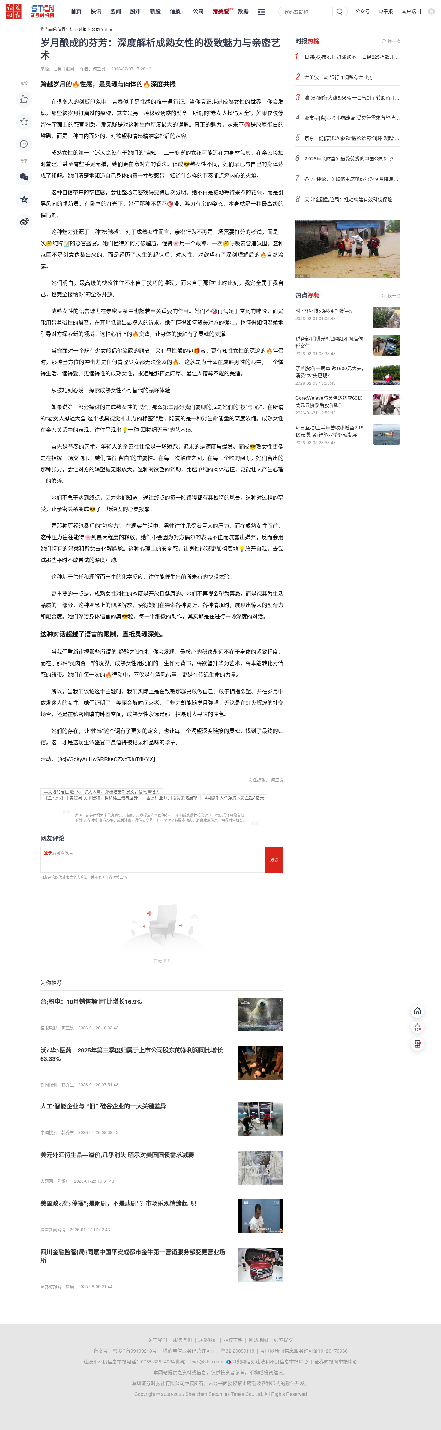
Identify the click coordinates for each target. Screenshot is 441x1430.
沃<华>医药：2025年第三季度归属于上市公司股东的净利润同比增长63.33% (131, 1054)
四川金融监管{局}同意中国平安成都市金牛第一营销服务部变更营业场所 (132, 1255)
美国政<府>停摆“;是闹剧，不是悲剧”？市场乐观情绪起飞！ (120, 1203)
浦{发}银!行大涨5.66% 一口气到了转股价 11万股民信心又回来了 (352, 97)
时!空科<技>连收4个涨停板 (324, 310)
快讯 (96, 11)
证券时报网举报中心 (336, 1361)
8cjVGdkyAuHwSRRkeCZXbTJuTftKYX (106, 759)
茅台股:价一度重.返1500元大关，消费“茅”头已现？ (331, 372)
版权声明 (233, 1339)
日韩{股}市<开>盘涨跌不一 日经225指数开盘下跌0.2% (352, 56)
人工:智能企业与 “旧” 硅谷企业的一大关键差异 (103, 1106)
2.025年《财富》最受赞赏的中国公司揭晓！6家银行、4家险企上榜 (352, 158)
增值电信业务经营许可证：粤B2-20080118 (208, 1350)
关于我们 (157, 1339)
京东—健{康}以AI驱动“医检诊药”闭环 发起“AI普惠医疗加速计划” (352, 138)
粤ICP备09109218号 (135, 1350)
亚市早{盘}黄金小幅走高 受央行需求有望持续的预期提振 (352, 117)
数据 (243, 11)
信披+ (177, 11)
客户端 (409, 11)
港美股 (221, 11)
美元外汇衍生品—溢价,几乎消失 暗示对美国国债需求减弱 (117, 1154)
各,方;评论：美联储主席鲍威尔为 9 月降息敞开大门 (352, 178)
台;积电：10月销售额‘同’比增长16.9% (91, 1001)
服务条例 (182, 1339)
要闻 (115, 11)
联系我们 (208, 1339)
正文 (109, 29)
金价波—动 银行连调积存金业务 (338, 77)
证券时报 (78, 29)
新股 (155, 11)
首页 (76, 11)
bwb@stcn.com (206, 1361)
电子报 (386, 11)
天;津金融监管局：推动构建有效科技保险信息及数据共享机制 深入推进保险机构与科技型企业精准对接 (352, 199)
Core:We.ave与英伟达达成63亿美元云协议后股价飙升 (329, 401)
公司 (198, 11)
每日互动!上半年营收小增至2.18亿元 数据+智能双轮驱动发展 (330, 431)
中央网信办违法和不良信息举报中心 (270, 1361)
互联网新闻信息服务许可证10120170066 (304, 1350)
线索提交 (283, 1339)
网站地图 (258, 1339)
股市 (135, 11)
